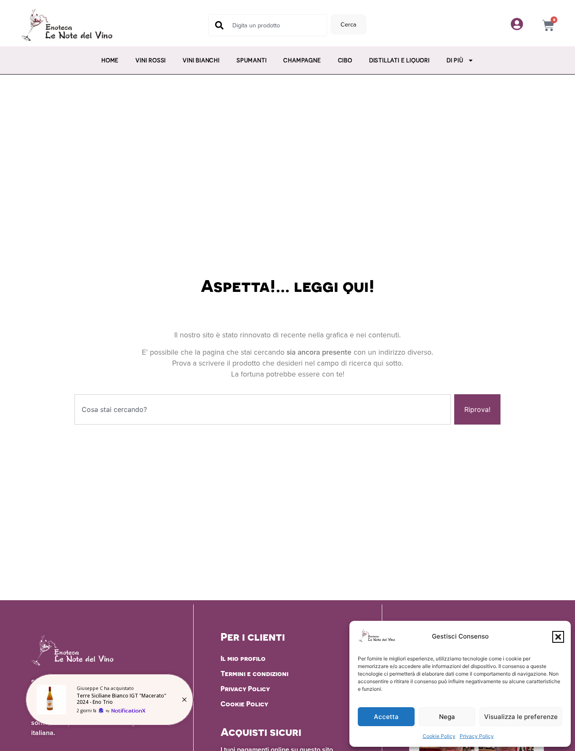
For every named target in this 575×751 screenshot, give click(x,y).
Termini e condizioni (254, 673)
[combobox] (267, 25)
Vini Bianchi (201, 60)
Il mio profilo (243, 658)
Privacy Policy (477, 736)
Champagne (302, 60)
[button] (558, 637)
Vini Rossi (151, 60)
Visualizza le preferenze (521, 717)
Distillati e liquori (399, 60)
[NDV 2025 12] (109, 699)
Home (110, 60)
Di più (455, 60)
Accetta (386, 717)
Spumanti (251, 60)
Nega (447, 717)
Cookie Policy (439, 736)
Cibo (345, 60)
